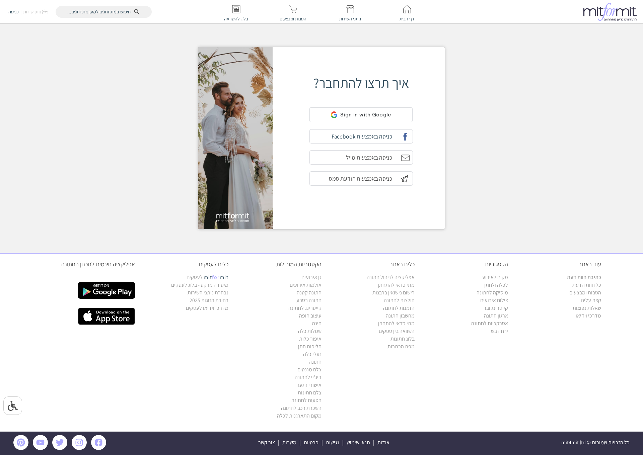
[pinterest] (22, 448)
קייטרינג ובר (496, 307)
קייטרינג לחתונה (305, 307)
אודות (383, 442)
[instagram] (80, 448)
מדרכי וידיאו (588, 315)
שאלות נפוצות (587, 307)
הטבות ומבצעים (585, 292)
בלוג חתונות (402, 338)
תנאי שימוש (358, 442)
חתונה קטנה (309, 292)
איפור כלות (310, 338)
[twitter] (61, 448)
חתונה (315, 361)
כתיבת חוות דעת (584, 277)
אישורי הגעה (309, 384)
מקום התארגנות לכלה (299, 415)
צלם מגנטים (309, 369)
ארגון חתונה (496, 315)
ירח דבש (499, 331)
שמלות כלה (310, 331)
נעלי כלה (312, 354)
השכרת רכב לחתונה (301, 408)
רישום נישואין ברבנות (393, 292)
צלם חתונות (310, 392)
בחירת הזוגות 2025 (209, 300)
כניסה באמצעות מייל (369, 157)
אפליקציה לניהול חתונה (391, 277)
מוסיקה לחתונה (492, 292)
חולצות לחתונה (399, 300)
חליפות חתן (310, 346)
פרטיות (311, 442)
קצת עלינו (591, 300)
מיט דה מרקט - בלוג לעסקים (199, 284)
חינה (317, 323)
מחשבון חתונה (400, 315)
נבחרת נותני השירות (208, 292)
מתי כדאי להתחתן (396, 284)
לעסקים (207, 277)
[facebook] (100, 448)
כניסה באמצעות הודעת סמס (360, 178)
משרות (289, 442)
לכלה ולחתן (496, 284)
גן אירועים (311, 277)
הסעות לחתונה (306, 400)
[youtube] (41, 448)
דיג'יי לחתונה (308, 377)
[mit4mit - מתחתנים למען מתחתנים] (612, 11)
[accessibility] (12, 405)
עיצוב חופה (310, 315)
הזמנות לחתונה (399, 307)
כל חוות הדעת (586, 284)
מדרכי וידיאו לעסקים (207, 307)
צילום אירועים (494, 300)
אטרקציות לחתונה (489, 323)
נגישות (332, 442)
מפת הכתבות (401, 346)
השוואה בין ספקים (397, 331)
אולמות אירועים (306, 284)
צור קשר (266, 442)
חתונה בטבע (309, 300)
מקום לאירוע (495, 277)
